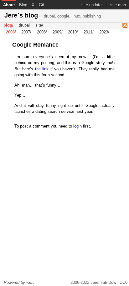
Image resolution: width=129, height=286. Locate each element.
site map (118, 5)
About (9, 5)
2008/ (42, 32)
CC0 (123, 282)
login (77, 126)
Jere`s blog (52, 15)
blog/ (8, 25)
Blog (23, 5)
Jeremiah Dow (103, 282)
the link (42, 69)
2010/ (73, 32)
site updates (92, 5)
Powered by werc (19, 282)
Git (41, 5)
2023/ (104, 32)
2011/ (89, 32)
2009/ (58, 32)
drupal (24, 25)
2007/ (26, 32)
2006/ (11, 32)
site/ (39, 25)
